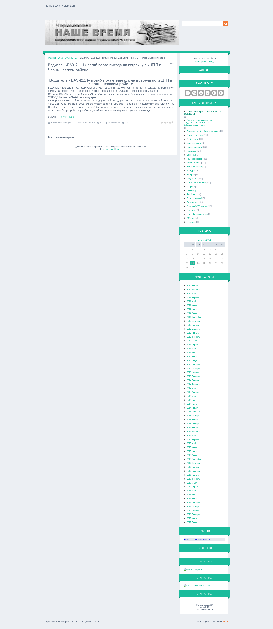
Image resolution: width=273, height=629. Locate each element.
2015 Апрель (193, 439)
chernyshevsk (114, 123)
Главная (52, 58)
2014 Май (191, 396)
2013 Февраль (193, 337)
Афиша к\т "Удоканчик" (198, 206)
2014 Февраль (193, 384)
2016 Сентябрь (194, 502)
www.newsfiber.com (202, 539)
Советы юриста (194, 143)
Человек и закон (194, 159)
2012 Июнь (192, 305)
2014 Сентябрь (194, 412)
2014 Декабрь (193, 423)
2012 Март (192, 293)
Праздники (192, 151)
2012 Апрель (193, 297)
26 (210, 263)
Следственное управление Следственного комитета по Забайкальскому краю (198, 122)
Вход (117, 149)
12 (210, 254)
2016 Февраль (193, 479)
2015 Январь (193, 427)
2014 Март (192, 388)
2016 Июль (192, 498)
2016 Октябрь (193, 506)
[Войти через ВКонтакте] (194, 93)
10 (198, 254)
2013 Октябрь (193, 368)
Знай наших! (193, 139)
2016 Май (191, 491)
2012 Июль (192, 309)
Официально (193, 202)
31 (198, 268)
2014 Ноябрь (193, 419)
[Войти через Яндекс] (208, 93)
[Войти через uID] (188, 93)
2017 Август (192, 522)
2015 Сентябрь (194, 459)
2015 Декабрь (193, 471)
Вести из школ (194, 163)
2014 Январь (193, 380)
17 (198, 258)
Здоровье (191, 155)
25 (204, 263)
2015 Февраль (193, 431)
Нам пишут (192, 190)
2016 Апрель (193, 487)
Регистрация (107, 149)
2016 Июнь (192, 494)
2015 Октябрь (193, 463)
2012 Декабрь (193, 329)
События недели (195, 135)
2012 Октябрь (193, 321)
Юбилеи (190, 218)
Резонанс (191, 222)
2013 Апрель (193, 345)
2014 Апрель (193, 392)
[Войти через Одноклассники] (221, 93)
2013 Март (192, 341)
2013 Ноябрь (193, 372)
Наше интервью (194, 167)
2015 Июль (192, 451)
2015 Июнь (192, 447)
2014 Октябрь (193, 416)
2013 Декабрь (193, 376)
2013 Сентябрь (194, 364)
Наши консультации (196, 182)
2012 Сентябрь (194, 317)
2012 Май (191, 301)
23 (76, 58)
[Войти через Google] (214, 93)
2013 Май (191, 348)
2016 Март (192, 483)
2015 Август (192, 455)
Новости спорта (194, 147)
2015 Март (192, 435)
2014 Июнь (192, 400)
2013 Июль (192, 356)
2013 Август (192, 360)
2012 (60, 58)
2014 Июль (192, 404)
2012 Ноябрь (193, 325)
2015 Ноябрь (193, 467)
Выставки (191, 210)
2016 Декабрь (193, 514)
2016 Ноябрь (193, 510)
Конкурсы (191, 170)
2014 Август (192, 408)
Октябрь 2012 (204, 240)
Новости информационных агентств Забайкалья (73, 123)
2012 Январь (193, 285)
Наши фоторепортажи (197, 214)
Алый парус (192, 194)
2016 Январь (193, 475)
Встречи (191, 186)
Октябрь (69, 58)
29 (187, 268)
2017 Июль (192, 518)
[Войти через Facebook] (201, 93)
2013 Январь (193, 333)
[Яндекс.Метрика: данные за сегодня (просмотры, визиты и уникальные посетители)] (193, 569)
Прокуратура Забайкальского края (203, 131)
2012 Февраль (193, 289)
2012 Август (192, 313)
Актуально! (192, 178)
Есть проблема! (194, 198)
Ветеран (191, 174)
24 (198, 263)
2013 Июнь (192, 352)
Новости (188, 539)
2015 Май (191, 443)
